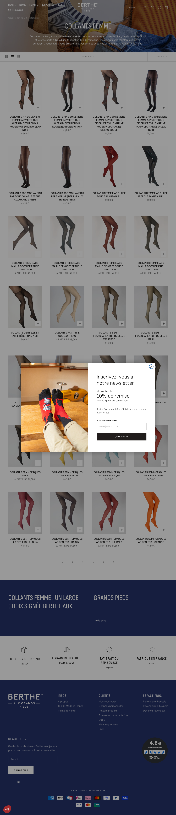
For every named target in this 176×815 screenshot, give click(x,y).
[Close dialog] (151, 367)
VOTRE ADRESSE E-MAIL (107, 420)
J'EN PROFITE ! (122, 436)
